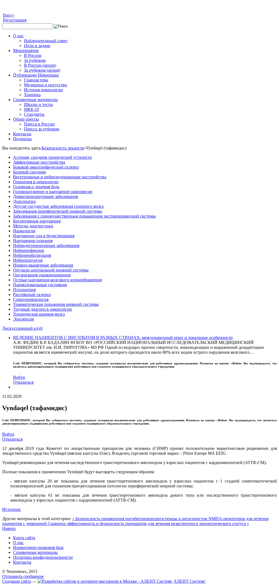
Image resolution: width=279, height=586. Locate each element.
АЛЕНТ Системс (189, 581)
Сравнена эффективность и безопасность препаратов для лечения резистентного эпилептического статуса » (148, 523)
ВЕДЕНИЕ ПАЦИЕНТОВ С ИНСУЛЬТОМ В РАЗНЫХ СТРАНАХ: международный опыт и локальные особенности (123, 337)
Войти (19, 377)
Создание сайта (16, 581)
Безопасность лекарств (63, 148)
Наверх (9, 528)
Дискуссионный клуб (22, 328)
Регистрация (14, 20)
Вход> (9, 15)
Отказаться (23, 382)
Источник (11, 509)
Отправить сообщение (23, 576)
